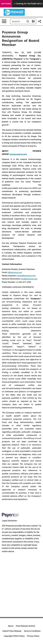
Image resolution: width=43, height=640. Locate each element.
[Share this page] (39, 21)
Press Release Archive (25, 626)
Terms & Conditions (32, 631)
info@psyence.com (29, 279)
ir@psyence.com (15, 272)
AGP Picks (6, 4)
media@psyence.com (26, 275)
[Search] (28, 21)
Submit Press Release (12, 631)
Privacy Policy (33, 636)
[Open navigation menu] (4, 21)
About (10, 626)
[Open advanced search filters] (33, 21)
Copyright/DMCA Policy (14, 636)
